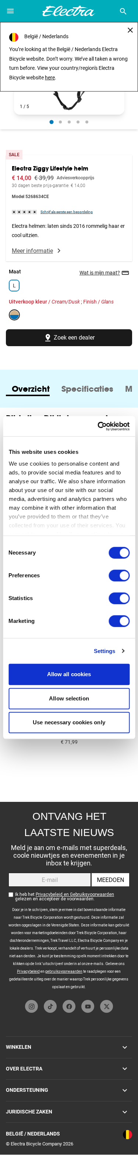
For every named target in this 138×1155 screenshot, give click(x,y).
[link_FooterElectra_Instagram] (31, 1006)
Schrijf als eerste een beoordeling (66, 212)
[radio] (51, 122)
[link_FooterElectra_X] (106, 1006)
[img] (25, 211)
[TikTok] (50, 1006)
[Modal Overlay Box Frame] (69, 899)
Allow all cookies (69, 674)
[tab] (31, 388)
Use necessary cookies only (69, 722)
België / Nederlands (33, 1134)
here (50, 77)
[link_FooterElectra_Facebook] (69, 1006)
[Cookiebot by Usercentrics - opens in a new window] (98, 426)
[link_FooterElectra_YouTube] (87, 1006)
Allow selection (69, 698)
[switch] (119, 575)
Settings (105, 651)
